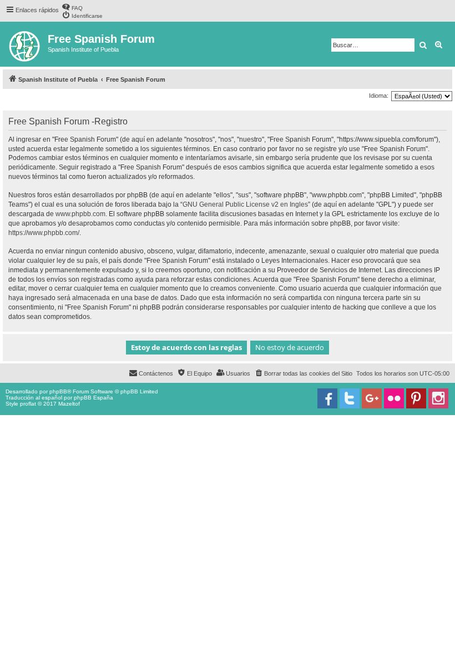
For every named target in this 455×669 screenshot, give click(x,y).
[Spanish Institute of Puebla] (25, 44)
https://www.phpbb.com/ (43, 233)
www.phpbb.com (80, 214)
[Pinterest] (416, 398)
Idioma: (378, 95)
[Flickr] (394, 398)
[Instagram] (438, 398)
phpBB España (93, 398)
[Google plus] (372, 398)
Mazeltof (69, 404)
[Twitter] (350, 398)
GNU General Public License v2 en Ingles (245, 204)
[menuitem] (72, 7)
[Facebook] (327, 398)
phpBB (58, 391)
